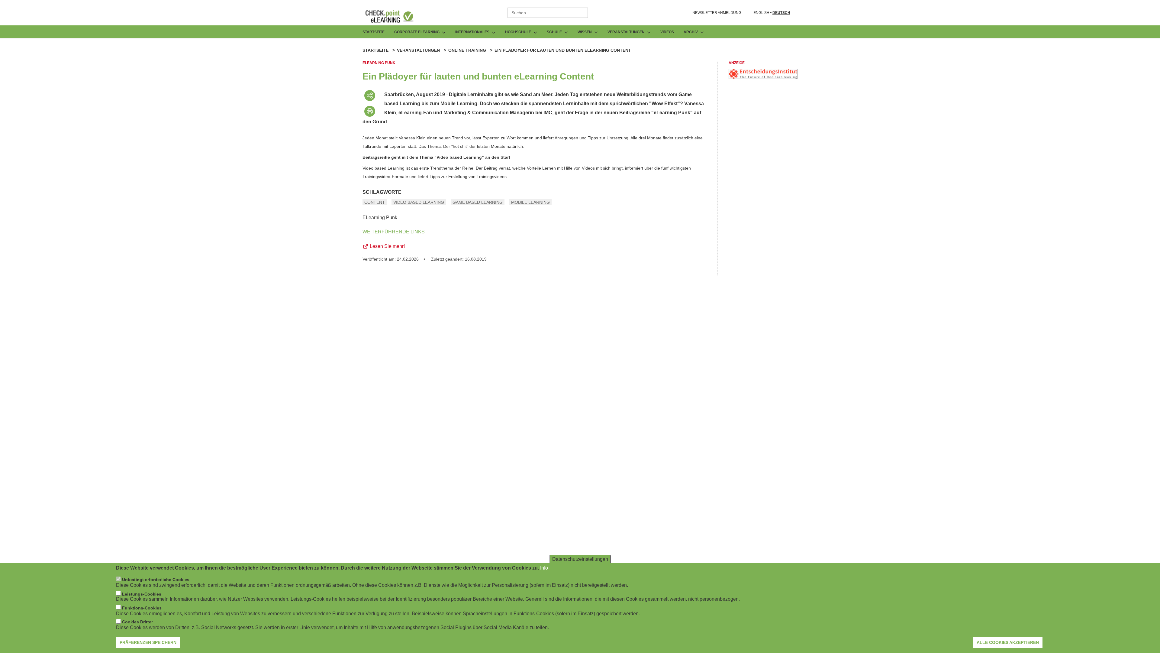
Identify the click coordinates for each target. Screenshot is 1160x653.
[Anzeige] (763, 77)
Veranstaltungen (418, 50)
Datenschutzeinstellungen (580, 559)
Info (544, 567)
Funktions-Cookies (142, 608)
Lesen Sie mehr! (387, 246)
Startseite (373, 32)
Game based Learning (478, 202)
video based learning (418, 202)
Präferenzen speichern (148, 642)
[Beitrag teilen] (369, 95)
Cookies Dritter (137, 622)
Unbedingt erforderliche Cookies (155, 579)
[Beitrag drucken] (369, 111)
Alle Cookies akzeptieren (1008, 642)
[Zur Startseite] (393, 16)
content (374, 202)
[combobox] (547, 13)
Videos (667, 32)
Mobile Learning (530, 202)
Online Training (467, 50)
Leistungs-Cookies (141, 594)
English (761, 13)
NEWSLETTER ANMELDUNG (716, 13)
